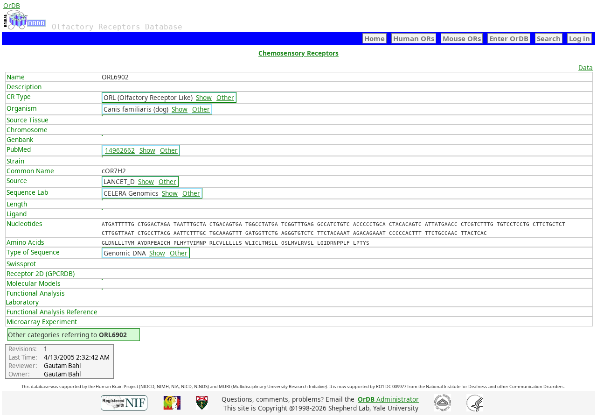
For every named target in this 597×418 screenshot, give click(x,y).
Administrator (388, 399)
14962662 (120, 150)
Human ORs (413, 38)
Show (204, 97)
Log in (579, 38)
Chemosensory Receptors (298, 53)
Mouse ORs (462, 38)
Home (374, 38)
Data (585, 67)
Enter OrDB (508, 38)
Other (225, 97)
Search (549, 38)
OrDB (11, 5)
